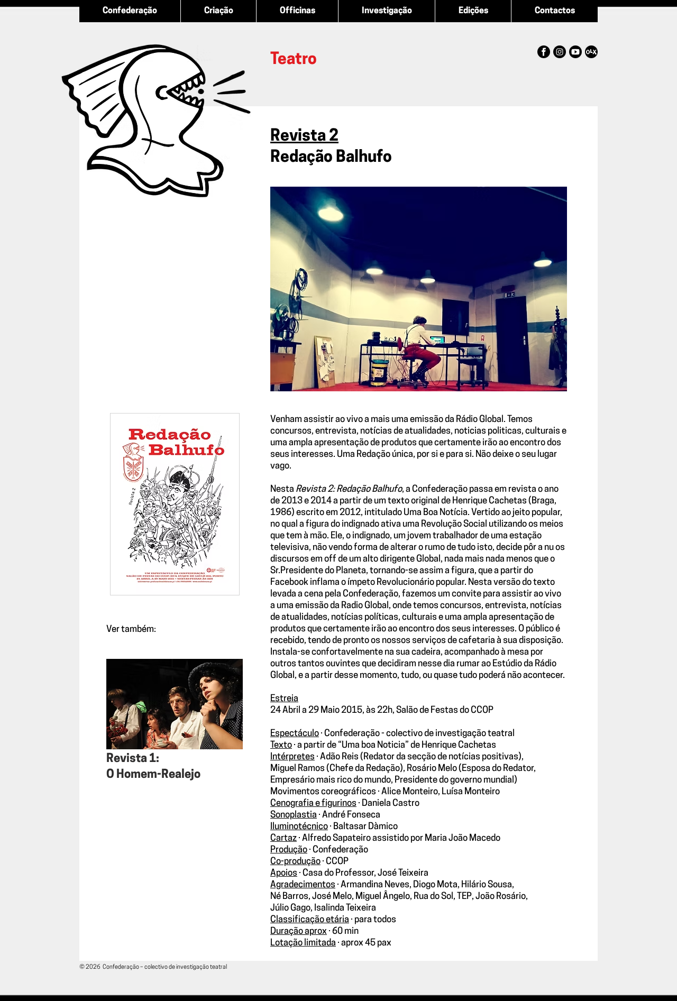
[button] (418, 289)
